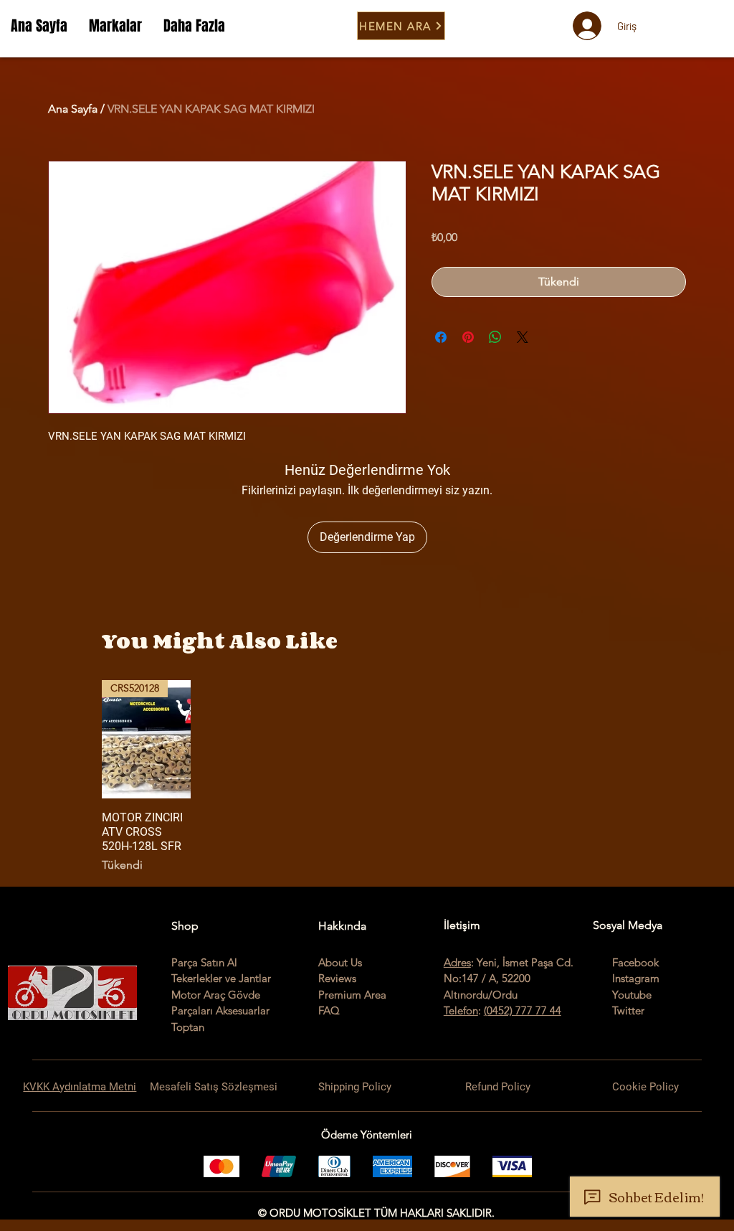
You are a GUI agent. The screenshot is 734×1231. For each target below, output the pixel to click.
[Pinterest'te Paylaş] (468, 337)
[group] (367, 776)
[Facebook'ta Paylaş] (440, 337)
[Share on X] (522, 337)
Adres (457, 962)
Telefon (461, 1010)
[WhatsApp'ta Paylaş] (495, 337)
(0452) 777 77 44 (522, 1010)
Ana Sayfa (72, 108)
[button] (115, 25)
